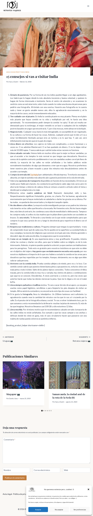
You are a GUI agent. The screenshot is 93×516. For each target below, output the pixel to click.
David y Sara (13, 398)
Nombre (7, 470)
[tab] (42, 410)
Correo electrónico (42, 470)
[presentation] (23, 375)
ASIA (8, 72)
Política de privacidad (22, 494)
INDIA (27, 72)
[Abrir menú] (88, 6)
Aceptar (38, 510)
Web (66, 470)
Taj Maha (34, 174)
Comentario (9, 439)
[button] (88, 489)
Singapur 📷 (13, 394)
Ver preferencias (79, 510)
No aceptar (59, 510)
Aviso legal (7, 494)
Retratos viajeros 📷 (81, 339)
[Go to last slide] (6, 385)
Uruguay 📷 (8, 339)
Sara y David (13, 82)
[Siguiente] (86, 385)
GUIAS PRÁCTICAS (17, 72)
